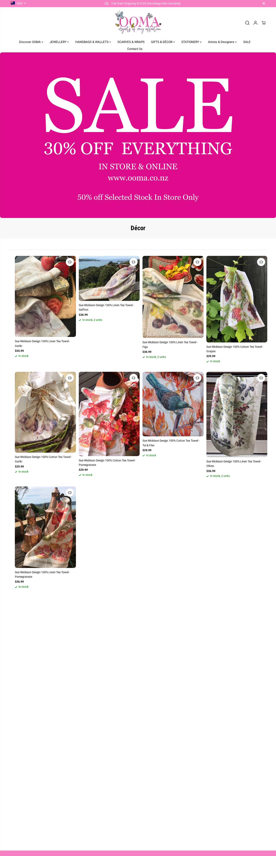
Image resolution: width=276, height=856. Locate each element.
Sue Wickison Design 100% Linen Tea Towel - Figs (170, 344)
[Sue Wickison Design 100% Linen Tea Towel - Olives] (236, 414)
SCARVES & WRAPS (131, 42)
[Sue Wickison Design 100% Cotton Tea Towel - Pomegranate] (109, 414)
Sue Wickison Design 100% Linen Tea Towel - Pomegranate (42, 574)
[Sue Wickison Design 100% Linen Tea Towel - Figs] (173, 297)
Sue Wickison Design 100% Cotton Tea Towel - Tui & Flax (170, 443)
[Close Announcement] (263, 3)
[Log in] (255, 22)
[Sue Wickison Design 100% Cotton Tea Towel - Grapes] (236, 299)
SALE (247, 42)
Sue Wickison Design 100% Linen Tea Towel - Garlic (42, 343)
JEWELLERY (58, 42)
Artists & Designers (221, 42)
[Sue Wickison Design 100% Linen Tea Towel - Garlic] (45, 296)
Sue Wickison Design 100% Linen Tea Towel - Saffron (106, 307)
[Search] (247, 22)
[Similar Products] (69, 261)
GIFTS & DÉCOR (162, 42)
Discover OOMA (30, 42)
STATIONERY (190, 42)
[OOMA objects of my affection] (138, 22)
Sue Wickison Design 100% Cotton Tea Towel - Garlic (43, 459)
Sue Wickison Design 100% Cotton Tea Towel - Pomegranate (107, 463)
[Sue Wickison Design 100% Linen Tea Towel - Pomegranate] (45, 527)
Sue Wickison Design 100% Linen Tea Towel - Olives (234, 464)
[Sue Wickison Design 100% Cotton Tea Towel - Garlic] (45, 412)
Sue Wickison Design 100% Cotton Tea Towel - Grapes (234, 349)
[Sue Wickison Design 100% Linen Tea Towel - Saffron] (109, 278)
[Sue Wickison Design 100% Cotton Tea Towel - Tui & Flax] (173, 404)
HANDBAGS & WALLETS (92, 42)
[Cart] (263, 22)
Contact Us (134, 49)
